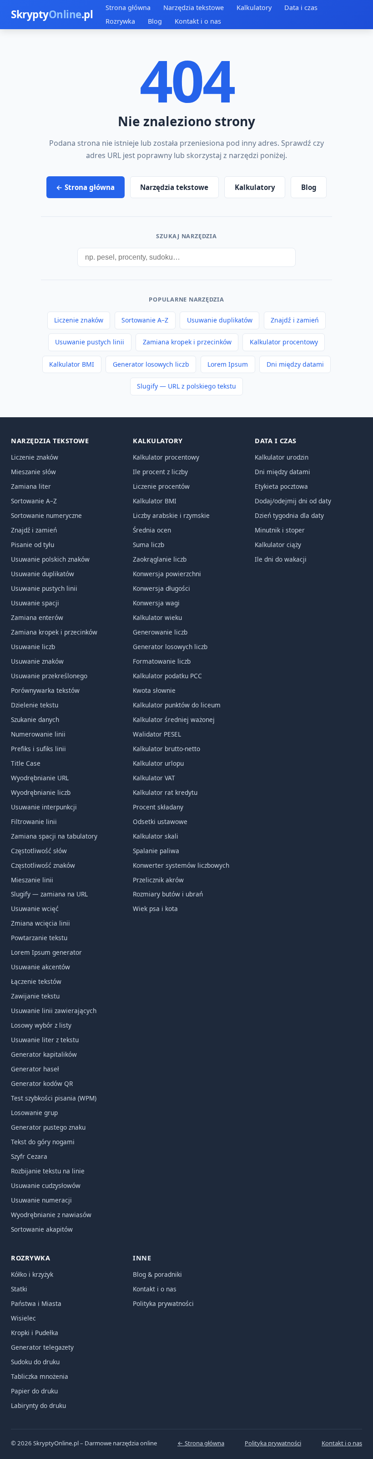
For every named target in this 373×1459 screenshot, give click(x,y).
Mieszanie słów (33, 471)
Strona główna (128, 7)
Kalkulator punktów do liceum (177, 705)
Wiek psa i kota (155, 908)
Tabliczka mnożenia (39, 1376)
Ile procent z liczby (160, 471)
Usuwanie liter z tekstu (45, 1039)
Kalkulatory (254, 7)
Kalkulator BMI (71, 364)
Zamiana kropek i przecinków (187, 342)
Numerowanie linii (38, 734)
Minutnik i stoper (280, 530)
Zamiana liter (31, 486)
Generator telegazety (42, 1347)
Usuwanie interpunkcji (44, 807)
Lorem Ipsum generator (46, 952)
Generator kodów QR (42, 1083)
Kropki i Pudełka (34, 1332)
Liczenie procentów (161, 486)
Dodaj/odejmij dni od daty (293, 501)
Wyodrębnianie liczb (41, 792)
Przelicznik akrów (158, 879)
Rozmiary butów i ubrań (168, 894)
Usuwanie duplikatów (219, 320)
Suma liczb (148, 544)
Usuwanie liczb (33, 646)
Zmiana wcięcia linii (40, 923)
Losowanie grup (34, 1112)
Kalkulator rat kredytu (165, 792)
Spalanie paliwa (156, 850)
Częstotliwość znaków (43, 865)
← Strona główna (85, 187)
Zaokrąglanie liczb (159, 559)
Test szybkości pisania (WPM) (53, 1098)
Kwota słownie (154, 690)
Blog (155, 21)
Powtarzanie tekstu (39, 937)
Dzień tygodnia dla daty (289, 515)
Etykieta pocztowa (281, 486)
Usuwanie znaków (37, 661)
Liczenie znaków (78, 320)
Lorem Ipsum (227, 364)
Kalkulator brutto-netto (166, 748)
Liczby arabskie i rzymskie (171, 515)
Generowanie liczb (160, 632)
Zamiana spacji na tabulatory (54, 836)
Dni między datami (295, 364)
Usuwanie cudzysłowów (46, 1185)
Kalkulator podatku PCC (167, 675)
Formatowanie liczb (162, 661)
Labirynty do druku (38, 1405)
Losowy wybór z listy (41, 1025)
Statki (19, 1289)
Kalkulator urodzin (281, 457)
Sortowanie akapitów (42, 1229)
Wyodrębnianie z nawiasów (51, 1214)
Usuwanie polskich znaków (50, 559)
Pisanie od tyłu (32, 544)
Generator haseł (35, 1069)
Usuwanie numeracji (41, 1200)
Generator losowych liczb (151, 364)
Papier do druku (34, 1391)
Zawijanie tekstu (35, 996)
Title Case (25, 763)
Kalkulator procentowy (284, 342)
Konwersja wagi (156, 603)
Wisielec (23, 1318)
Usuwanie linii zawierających (53, 1010)
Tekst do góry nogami (43, 1141)
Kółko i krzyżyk (32, 1274)
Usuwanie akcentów (40, 966)
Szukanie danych (35, 719)
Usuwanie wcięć (35, 908)
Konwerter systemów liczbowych (181, 865)
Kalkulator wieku (157, 617)
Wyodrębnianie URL (40, 777)
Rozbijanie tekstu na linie (48, 1171)
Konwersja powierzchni (167, 573)
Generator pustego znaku (48, 1127)
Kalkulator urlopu (158, 763)
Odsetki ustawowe (160, 821)
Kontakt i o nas (198, 21)
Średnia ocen (152, 530)
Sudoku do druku (35, 1361)
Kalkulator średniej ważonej (174, 719)
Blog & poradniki (157, 1274)
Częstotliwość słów (39, 850)
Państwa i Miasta (36, 1303)
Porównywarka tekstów (45, 690)
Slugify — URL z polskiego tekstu (186, 386)
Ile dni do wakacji (281, 559)
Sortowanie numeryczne (46, 515)
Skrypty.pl (52, 14)
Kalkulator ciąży (278, 544)
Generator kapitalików (44, 1054)
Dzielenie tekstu (34, 705)
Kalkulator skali (155, 836)
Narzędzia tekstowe (193, 7)
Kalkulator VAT (154, 777)
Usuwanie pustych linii (89, 342)
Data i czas (301, 7)
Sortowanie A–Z (144, 320)
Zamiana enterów (37, 617)
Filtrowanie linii (34, 821)
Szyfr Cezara (29, 1156)
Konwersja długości (161, 588)
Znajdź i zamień (295, 320)
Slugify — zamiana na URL (49, 894)
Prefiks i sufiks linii (38, 748)
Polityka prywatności (163, 1303)
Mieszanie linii (32, 879)
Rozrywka (120, 21)
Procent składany (158, 807)
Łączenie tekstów (36, 981)
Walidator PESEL (157, 734)
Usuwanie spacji (35, 603)
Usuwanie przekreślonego (49, 675)
